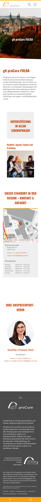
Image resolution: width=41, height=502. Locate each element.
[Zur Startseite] (9, 4)
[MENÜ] (35, 4)
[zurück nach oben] (20, 398)
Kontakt (12, 491)
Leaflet (6, 240)
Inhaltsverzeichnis (21, 491)
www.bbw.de (17, 465)
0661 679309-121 (25, 358)
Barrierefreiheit (22, 494)
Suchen (29, 4)
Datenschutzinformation (9, 494)
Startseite (5, 491)
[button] (20, 223)
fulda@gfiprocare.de (21, 255)
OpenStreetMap (30, 240)
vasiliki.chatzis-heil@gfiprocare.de (24, 361)
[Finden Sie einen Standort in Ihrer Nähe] (10, 499)
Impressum (31, 491)
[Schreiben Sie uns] (30, 499)
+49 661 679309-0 (21, 253)
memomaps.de (16, 240)
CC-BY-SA (12, 241)
